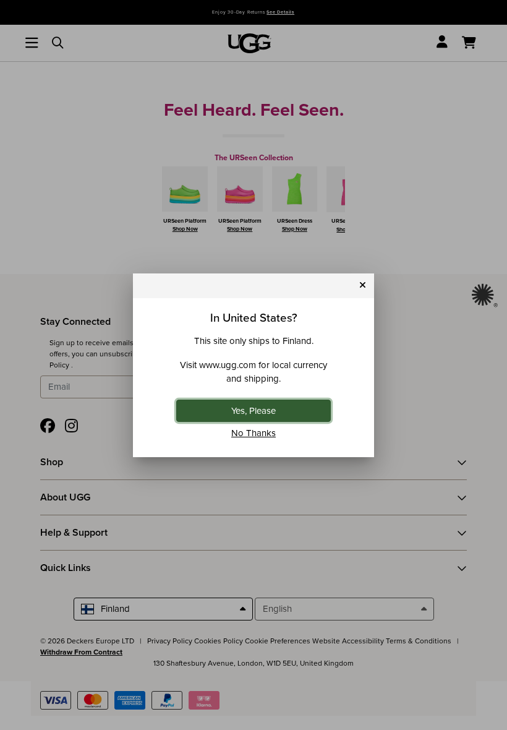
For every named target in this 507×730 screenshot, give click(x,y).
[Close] (362, 285)
